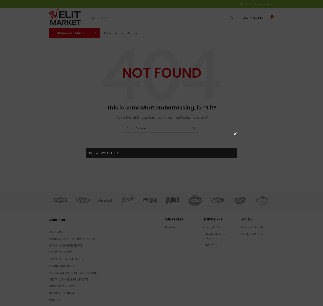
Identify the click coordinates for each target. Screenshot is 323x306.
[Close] (235, 134)
